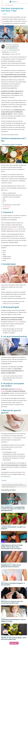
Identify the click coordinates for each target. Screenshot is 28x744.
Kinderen (3, 618)
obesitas (17, 321)
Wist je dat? (4, 599)
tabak (10, 303)
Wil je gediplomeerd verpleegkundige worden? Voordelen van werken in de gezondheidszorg (13, 508)
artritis (12, 437)
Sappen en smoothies (6, 636)
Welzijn (2, 5)
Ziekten (3, 543)
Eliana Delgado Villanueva (12, 47)
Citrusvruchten (6, 206)
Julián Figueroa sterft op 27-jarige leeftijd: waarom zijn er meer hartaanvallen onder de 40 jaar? (12, 546)
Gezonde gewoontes (9, 5)
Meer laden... (14, 643)
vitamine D (15, 229)
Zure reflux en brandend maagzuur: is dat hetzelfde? (13, 584)
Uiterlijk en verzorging (7, 505)
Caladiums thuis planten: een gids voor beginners (13, 527)
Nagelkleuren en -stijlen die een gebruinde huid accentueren (11, 565)
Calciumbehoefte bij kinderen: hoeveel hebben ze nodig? (13, 620)
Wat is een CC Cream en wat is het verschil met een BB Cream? (12, 602)
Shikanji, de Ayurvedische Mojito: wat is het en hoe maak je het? (13, 638)
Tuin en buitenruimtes (6, 525)
